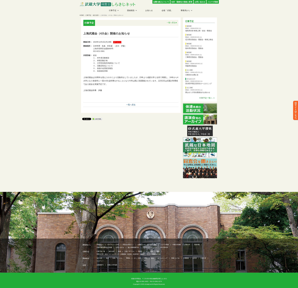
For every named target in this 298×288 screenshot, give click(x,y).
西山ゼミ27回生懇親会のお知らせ (197, 92)
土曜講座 (186, 258)
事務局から (185, 10)
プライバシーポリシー (150, 247)
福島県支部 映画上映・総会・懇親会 (198, 31)
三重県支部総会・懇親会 (194, 57)
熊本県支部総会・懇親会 (194, 48)
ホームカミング (191, 79)
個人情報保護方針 (133, 247)
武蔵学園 (197, 244)
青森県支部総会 (191, 66)
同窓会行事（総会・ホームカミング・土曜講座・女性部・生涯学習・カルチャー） (122, 254)
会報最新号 (100, 265)
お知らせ (149, 10)
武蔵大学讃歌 (177, 244)
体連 (119, 251)
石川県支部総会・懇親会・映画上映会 (199, 39)
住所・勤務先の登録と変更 (181, 2)
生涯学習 (203, 258)
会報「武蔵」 (167, 10)
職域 (158, 251)
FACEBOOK (164, 247)
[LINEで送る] (97, 119)
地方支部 (95, 15)
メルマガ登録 (212, 2)
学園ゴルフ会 (156, 254)
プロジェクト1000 (113, 244)
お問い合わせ (200, 2)
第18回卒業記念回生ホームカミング (198, 83)
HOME (82, 15)
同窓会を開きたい (128, 244)
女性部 (195, 258)
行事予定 (112, 10)
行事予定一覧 (101, 251)
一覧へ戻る (171, 23)
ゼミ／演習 (189, 70)
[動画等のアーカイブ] (200, 123)
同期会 (140, 251)
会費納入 (140, 244)
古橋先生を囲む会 (191, 75)
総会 (152, 258)
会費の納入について (161, 2)
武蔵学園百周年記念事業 (104, 247)
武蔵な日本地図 (112, 265)
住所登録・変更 (152, 244)
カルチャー (100, 261)
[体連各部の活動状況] (200, 112)
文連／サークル (129, 251)
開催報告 (131, 10)
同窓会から (100, 244)
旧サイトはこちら (296, 110)
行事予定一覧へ (205, 98)
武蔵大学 (187, 244)
